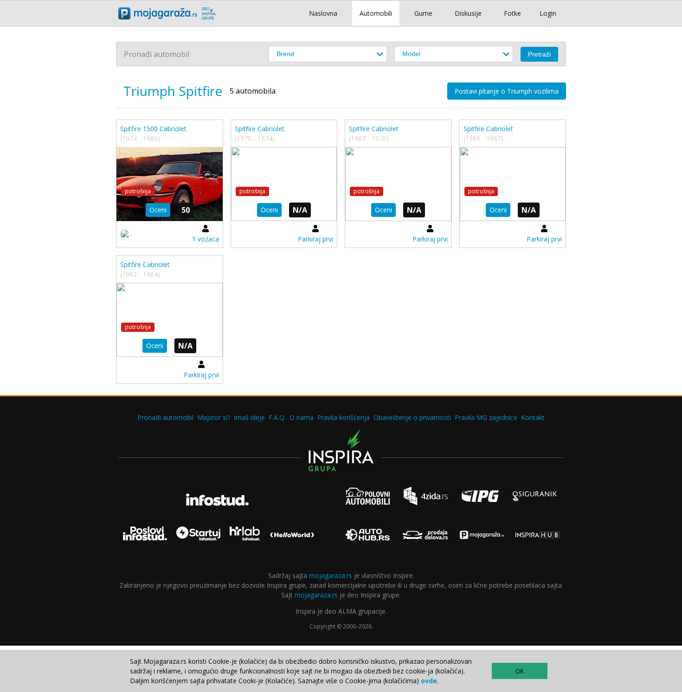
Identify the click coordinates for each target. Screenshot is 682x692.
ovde (429, 680)
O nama (302, 417)
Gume (423, 13)
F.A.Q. (277, 417)
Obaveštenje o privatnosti (412, 417)
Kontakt (533, 417)
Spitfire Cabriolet (259, 128)
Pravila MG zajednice (486, 417)
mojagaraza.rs (330, 575)
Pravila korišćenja (343, 417)
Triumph (149, 91)
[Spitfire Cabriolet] (284, 184)
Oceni (158, 209)
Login (548, 13)
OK (519, 671)
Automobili (376, 13)
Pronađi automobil (165, 417)
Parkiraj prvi (315, 239)
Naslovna (323, 13)
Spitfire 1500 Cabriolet (153, 128)
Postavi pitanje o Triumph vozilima (507, 91)
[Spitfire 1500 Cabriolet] (169, 184)
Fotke (512, 13)
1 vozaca (205, 239)
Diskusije (468, 13)
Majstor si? (213, 417)
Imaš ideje (249, 417)
